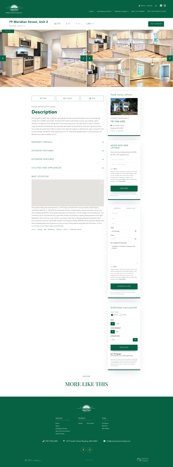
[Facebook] (83, 449)
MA (45, 229)
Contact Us (114, 131)
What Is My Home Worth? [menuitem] (63, 431)
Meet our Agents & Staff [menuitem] (156, 11)
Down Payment (116, 328)
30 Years (115, 315)
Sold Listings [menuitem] (90, 423)
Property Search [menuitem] (121, 11)
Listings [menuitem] (80, 423)
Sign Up (149, 5)
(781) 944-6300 (156, 5)
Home (34, 229)
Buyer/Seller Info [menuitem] (104, 11)
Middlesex (51, 229)
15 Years (124, 315)
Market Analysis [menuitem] (60, 434)
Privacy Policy (122, 181)
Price (112, 320)
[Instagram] (89, 449)
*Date (112, 228)
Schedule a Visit (130, 208)
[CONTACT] (156, 24)
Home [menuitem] (91, 11)
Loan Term (115, 312)
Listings (39, 229)
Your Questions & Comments (119, 243)
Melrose (59, 229)
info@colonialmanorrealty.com (118, 441)
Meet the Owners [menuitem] (138, 11)
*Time (112, 235)
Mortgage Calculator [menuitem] (61, 428)
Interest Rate (115, 336)
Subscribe (124, 188)
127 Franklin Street (82, 441)
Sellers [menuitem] (57, 426)
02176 (65, 229)
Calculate (124, 347)
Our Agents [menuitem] (105, 423)
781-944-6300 (118, 122)
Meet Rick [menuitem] (104, 426)
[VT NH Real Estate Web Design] (142, 460)
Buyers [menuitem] (57, 423)
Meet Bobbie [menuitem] (105, 428)
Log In (142, 5)
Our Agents (121, 131)
